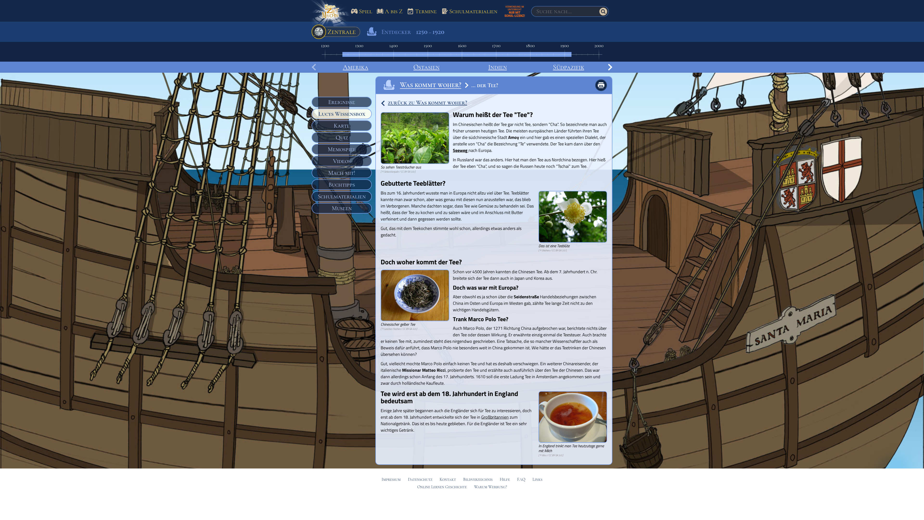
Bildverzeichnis (478, 479)
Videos (342, 161)
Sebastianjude (391, 172)
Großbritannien (495, 417)
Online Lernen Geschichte (442, 486)
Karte (342, 125)
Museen (342, 208)
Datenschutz (420, 479)
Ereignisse (341, 102)
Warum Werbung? (490, 486)
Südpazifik (568, 67)
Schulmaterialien (342, 196)
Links (537, 479)
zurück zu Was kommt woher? (427, 102)
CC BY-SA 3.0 (407, 172)
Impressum (391, 479)
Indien (497, 67)
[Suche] (603, 11)
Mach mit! (341, 172)
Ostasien (426, 67)
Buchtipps (341, 184)
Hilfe (505, 479)
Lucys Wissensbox (341, 113)
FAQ (521, 479)
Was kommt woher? (430, 84)
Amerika (355, 67)
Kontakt (448, 479)
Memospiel (342, 149)
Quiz (342, 137)
